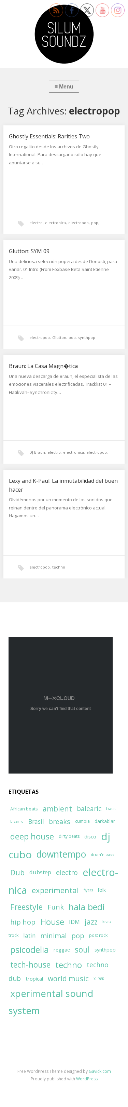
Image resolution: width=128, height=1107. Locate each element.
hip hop (22, 922)
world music (68, 978)
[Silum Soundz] (64, 34)
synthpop (86, 337)
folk (102, 890)
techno (58, 567)
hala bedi (86, 907)
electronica (55, 222)
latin (29, 935)
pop (94, 222)
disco (90, 836)
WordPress (87, 1079)
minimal (53, 935)
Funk (55, 907)
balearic (89, 808)
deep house (32, 836)
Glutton (59, 337)
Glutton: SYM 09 (29, 251)
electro (36, 222)
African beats (24, 809)
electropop (78, 222)
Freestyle (26, 906)
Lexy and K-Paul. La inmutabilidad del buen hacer (63, 485)
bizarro (17, 821)
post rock (98, 935)
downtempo (61, 854)
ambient (57, 809)
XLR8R (99, 978)
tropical (34, 978)
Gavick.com (100, 1071)
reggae (62, 949)
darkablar (105, 821)
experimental (55, 890)
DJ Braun (37, 452)
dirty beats (69, 836)
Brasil (36, 821)
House (52, 921)
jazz (91, 922)
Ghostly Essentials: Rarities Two (49, 136)
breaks (59, 821)
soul (82, 949)
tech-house (30, 964)
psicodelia (29, 949)
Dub (17, 872)
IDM (74, 922)
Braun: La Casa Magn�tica (43, 366)
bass (110, 808)
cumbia (82, 821)
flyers (88, 890)
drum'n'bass (102, 854)
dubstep (40, 872)
